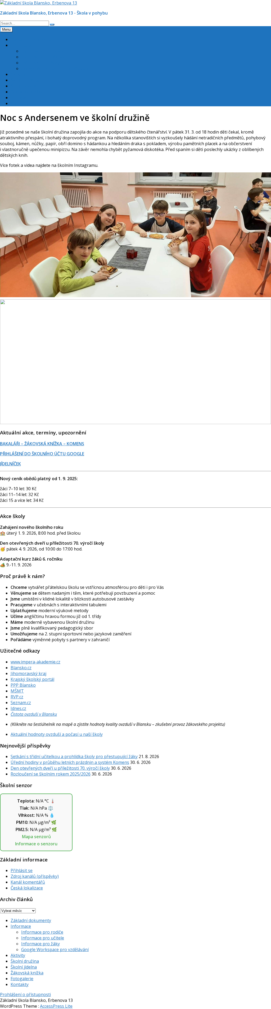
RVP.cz (17, 697)
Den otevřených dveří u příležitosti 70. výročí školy (60, 768)
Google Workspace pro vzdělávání (55, 68)
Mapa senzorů (36, 837)
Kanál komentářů (28, 882)
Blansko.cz (21, 668)
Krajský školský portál (32, 679)
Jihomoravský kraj (28, 673)
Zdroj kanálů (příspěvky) (35, 876)
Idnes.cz (18, 708)
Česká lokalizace (27, 888)
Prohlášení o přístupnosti (25, 994)
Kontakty (20, 103)
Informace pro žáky (40, 63)
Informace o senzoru (36, 844)
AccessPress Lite (56, 1006)
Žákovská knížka (27, 92)
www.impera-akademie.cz (35, 662)
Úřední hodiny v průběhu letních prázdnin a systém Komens (70, 762)
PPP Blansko (23, 685)
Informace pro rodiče (42, 51)
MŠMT (17, 691)
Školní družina (25, 80)
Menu (6, 29)
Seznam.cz (21, 702)
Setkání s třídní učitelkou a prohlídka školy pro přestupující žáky (74, 756)
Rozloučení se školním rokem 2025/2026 (51, 774)
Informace (21, 45)
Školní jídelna (24, 86)
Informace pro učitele (42, 57)
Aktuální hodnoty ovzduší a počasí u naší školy (57, 734)
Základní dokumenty (31, 39)
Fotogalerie (22, 97)
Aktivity (18, 74)
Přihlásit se (22, 870)
